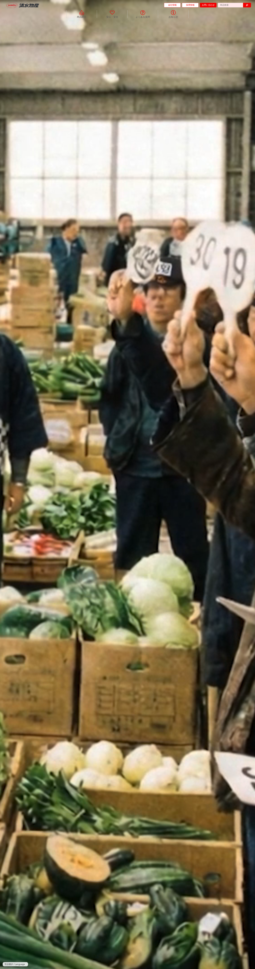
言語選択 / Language (15, 964)
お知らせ (173, 16)
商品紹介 (81, 16)
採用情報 (190, 4)
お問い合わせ (208, 4)
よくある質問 (143, 16)
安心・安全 (112, 16)
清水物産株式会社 (23, 5)
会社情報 (172, 4)
